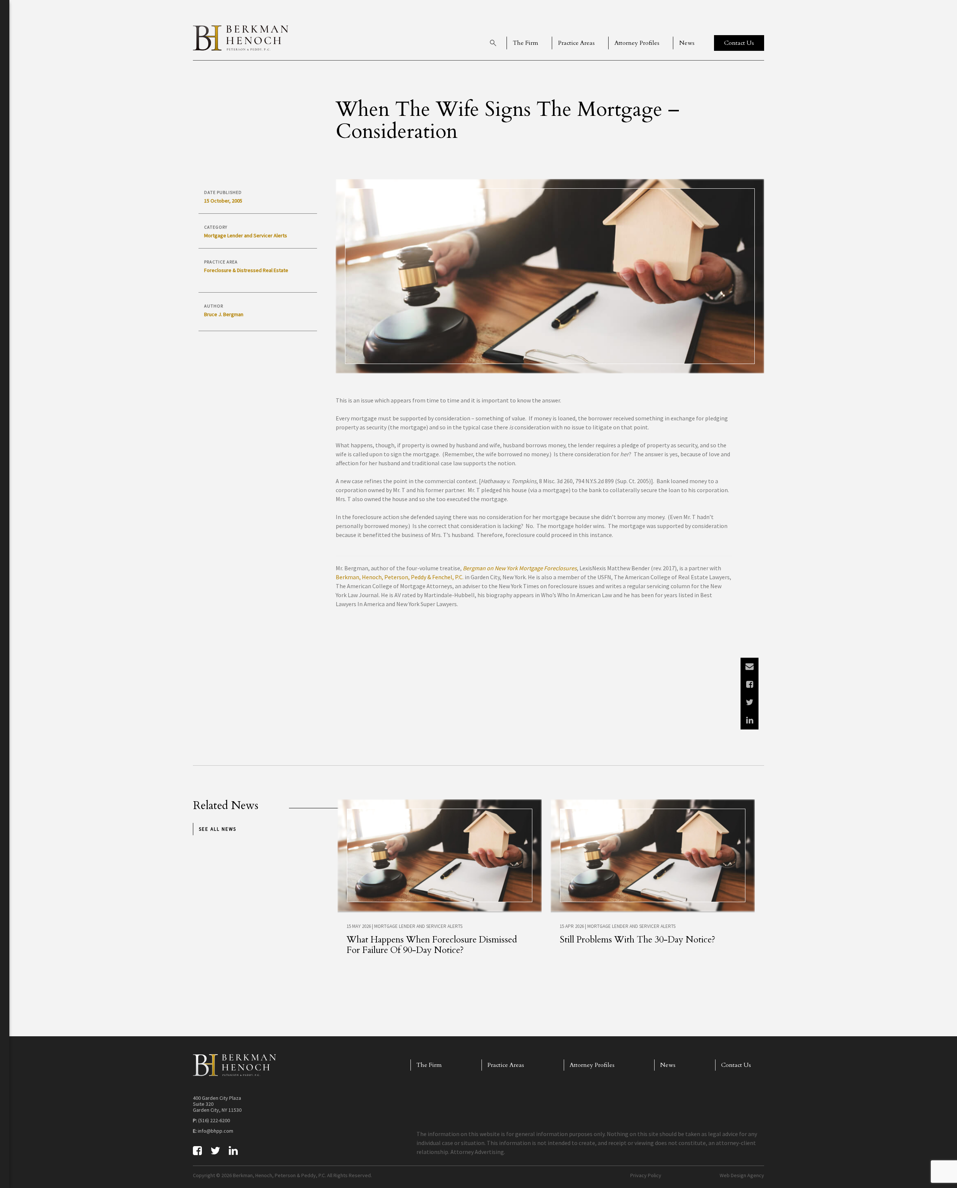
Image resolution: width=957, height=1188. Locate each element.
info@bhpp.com (215, 1130)
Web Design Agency (742, 1175)
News (687, 43)
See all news (217, 829)
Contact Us (736, 1065)
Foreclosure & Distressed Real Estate (246, 270)
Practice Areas (576, 43)
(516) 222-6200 (214, 1120)
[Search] (493, 42)
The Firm (525, 43)
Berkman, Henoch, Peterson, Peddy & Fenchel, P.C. (400, 577)
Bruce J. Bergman (223, 314)
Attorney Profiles (637, 43)
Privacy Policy (645, 1175)
